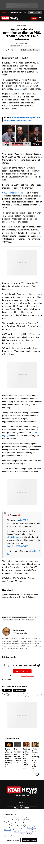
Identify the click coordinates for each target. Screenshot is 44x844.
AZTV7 (19, 89)
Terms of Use (31, 828)
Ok (41, 811)
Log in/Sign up (6, 694)
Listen (38, 12)
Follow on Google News (30, 50)
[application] (22, 135)
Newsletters (20, 690)
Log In (34, 18)
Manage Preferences (13, 840)
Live (4, 13)
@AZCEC (23, 520)
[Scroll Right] (40, 590)
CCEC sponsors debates (12, 193)
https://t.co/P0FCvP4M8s (18, 546)
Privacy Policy (8, 830)
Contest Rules (22, 805)
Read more (23, 648)
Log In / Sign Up (22, 671)
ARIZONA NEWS (22, 25)
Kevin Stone (18, 630)
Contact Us (22, 802)
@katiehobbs (13, 537)
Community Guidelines (27, 676)
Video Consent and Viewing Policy (24, 832)
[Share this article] (12, 50)
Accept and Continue (29, 840)
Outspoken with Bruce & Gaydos (17, 13)
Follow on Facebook (22, 808)
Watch (31, 12)
